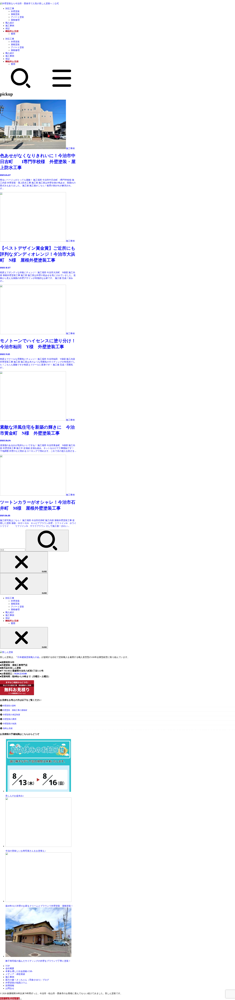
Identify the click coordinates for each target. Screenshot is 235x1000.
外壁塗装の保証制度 (11, 715)
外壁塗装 (15, 11)
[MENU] (61, 87)
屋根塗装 (15, 14)
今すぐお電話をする (10, 998)
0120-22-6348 (20, 673)
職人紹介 (9, 23)
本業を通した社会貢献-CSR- (19, 971)
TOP (7, 966)
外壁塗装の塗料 (9, 706)
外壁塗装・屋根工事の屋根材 (14, 710)
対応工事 (9, 8)
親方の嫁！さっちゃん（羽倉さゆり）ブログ (27, 980)
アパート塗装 (17, 17)
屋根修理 (15, 20)
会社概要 (9, 968)
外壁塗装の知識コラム (16, 983)
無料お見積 (8, 728)
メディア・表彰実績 (15, 974)
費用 (13, 34)
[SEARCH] (20, 87)
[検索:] (13, 550)
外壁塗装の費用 (9, 719)
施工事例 (9, 25)
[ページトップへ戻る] (21, 999)
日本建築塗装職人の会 (28, 657)
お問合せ (9, 988)
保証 (7, 28)
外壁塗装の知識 (9, 724)
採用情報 (9, 985)
